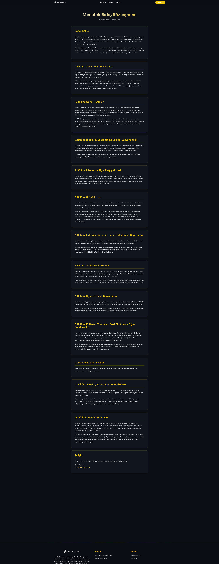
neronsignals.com (84, 467)
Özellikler (111, 2)
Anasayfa (103, 2)
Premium (118, 2)
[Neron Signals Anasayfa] (63, 2)
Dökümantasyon (136, 555)
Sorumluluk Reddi (101, 558)
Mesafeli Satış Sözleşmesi (103, 555)
